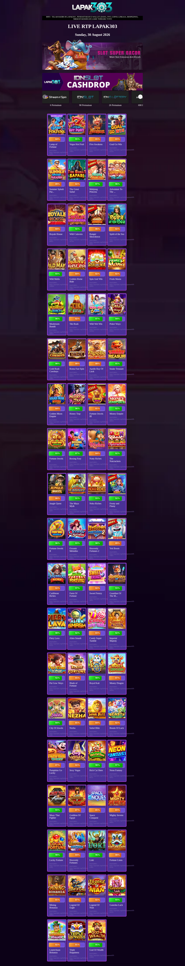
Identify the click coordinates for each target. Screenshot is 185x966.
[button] (140, 96)
